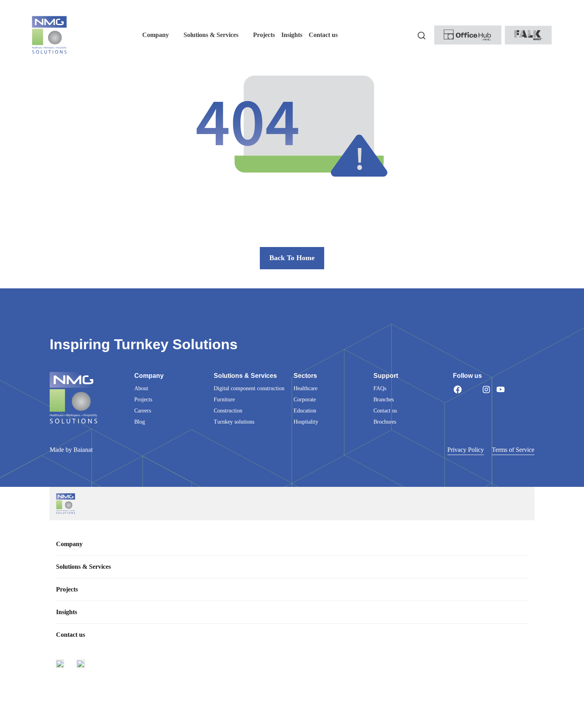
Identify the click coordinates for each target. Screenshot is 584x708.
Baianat (83, 449)
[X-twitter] (472, 389)
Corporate (305, 400)
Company (69, 544)
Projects (143, 400)
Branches (383, 400)
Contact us (385, 411)
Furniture (224, 400)
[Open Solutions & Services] (243, 35)
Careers (142, 411)
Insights (66, 612)
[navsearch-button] (421, 35)
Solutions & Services (83, 566)
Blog (139, 422)
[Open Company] (174, 35)
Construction (228, 411)
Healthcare (305, 388)
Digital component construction (249, 388)
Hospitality (306, 422)
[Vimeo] (515, 389)
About (141, 388)
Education (305, 411)
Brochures (384, 422)
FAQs (379, 388)
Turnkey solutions (234, 422)
